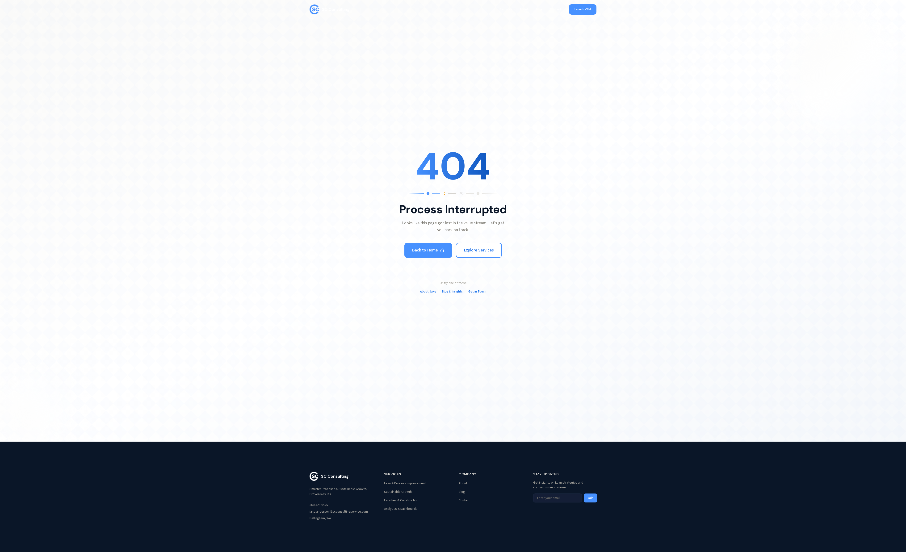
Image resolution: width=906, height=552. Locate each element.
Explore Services (479, 250)
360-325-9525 (319, 505)
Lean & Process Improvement (405, 483)
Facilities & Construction (401, 500)
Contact (555, 9)
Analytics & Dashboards (400, 508)
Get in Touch (477, 291)
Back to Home (425, 250)
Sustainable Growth (398, 491)
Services (506, 9)
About (524, 9)
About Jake (428, 291)
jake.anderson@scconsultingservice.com (339, 511)
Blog (539, 9)
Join (590, 498)
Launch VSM (583, 9)
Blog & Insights (452, 291)
